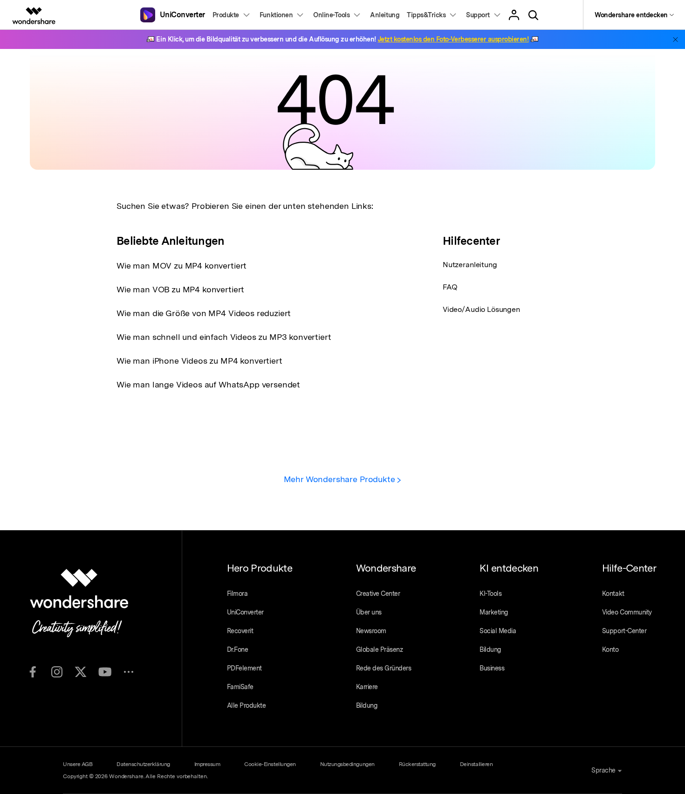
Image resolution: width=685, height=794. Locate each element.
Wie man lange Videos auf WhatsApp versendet (208, 384)
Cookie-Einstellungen (269, 764)
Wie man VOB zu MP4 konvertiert (180, 289)
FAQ (450, 287)
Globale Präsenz (379, 649)
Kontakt (613, 593)
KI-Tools (490, 593)
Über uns (369, 612)
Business (492, 668)
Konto (610, 649)
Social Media (498, 631)
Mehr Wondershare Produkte (340, 479)
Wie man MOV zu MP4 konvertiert (181, 265)
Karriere (367, 686)
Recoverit (240, 631)
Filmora (237, 593)
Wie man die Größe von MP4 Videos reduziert (203, 313)
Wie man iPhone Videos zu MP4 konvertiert (199, 361)
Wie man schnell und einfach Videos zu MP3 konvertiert (223, 337)
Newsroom (371, 631)
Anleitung (384, 15)
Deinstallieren (476, 764)
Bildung (366, 705)
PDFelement (244, 668)
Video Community (627, 612)
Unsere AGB (77, 764)
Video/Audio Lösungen (481, 309)
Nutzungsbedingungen (347, 764)
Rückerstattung (417, 764)
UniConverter (245, 612)
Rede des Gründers (383, 668)
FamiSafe (240, 686)
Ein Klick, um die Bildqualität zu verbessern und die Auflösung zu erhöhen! (342, 39)
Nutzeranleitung (470, 264)
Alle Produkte (246, 705)
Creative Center (378, 593)
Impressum (207, 764)
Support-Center (624, 631)
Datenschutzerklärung (143, 764)
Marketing (494, 612)
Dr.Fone (237, 649)
